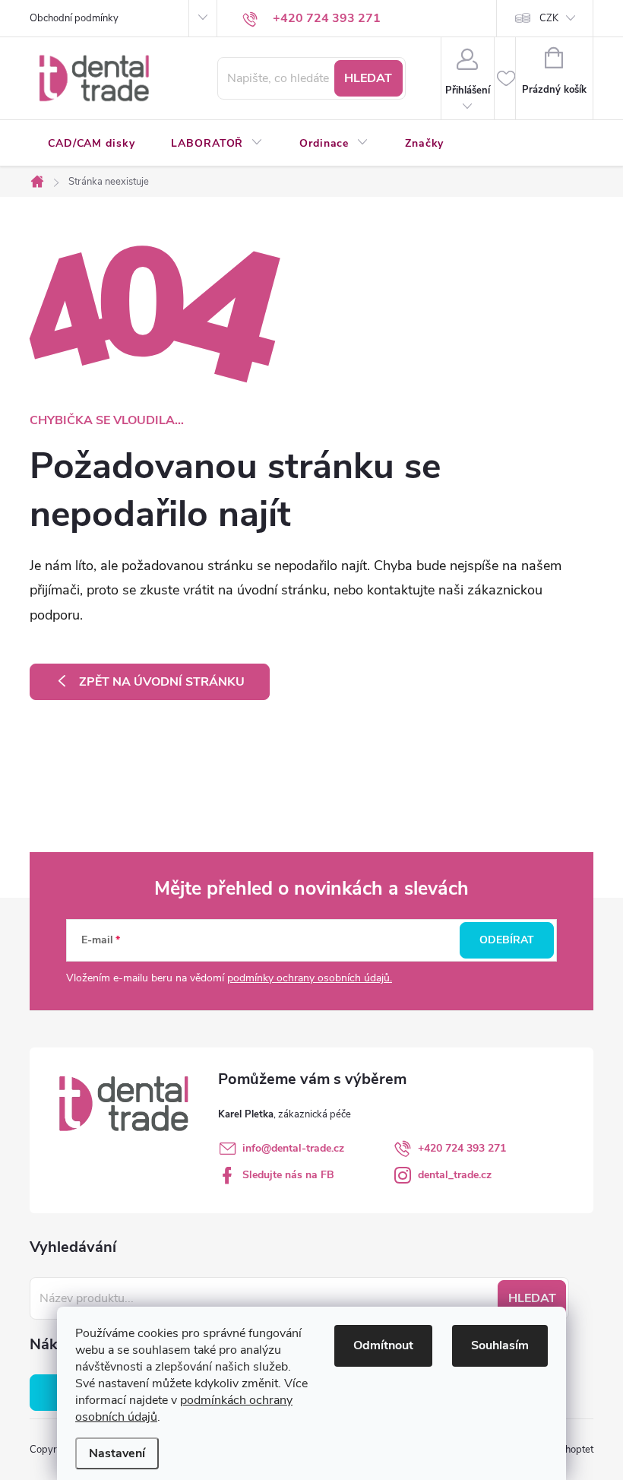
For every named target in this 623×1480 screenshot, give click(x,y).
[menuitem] (91, 143)
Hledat (368, 78)
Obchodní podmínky (74, 18)
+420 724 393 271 (462, 1148)
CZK (548, 18)
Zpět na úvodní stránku (162, 681)
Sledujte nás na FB (288, 1175)
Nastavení (117, 1453)
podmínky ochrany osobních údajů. (309, 978)
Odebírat (506, 940)
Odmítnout (383, 1345)
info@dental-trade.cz (293, 1148)
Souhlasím (500, 1345)
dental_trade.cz (455, 1175)
